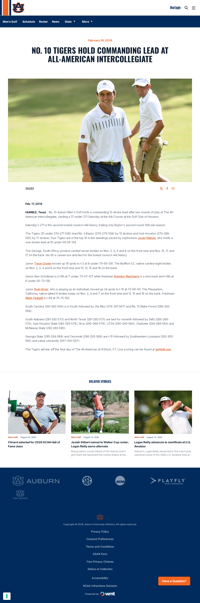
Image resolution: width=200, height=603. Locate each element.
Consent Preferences (100, 539)
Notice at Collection (100, 569)
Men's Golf (13, 437)
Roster (43, 21)
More (85, 21)
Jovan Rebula (146, 238)
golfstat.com (163, 349)
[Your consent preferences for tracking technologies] (7, 596)
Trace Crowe (42, 263)
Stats (68, 21)
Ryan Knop (41, 289)
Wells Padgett (34, 298)
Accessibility (100, 578)
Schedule (28, 21)
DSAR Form (100, 554)
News (55, 21)
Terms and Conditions (100, 546)
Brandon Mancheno (126, 276)
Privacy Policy (100, 531)
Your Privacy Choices (100, 561)
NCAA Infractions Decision (100, 585)
